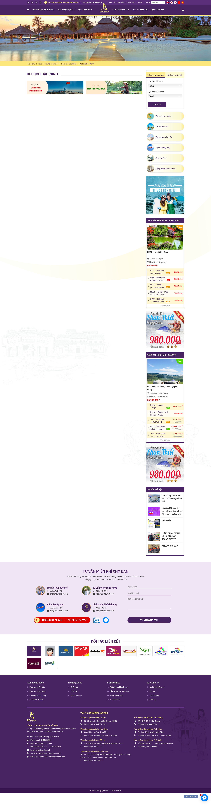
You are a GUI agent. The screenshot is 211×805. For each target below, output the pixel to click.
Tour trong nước (51, 64)
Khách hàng (131, 2)
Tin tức (139, 2)
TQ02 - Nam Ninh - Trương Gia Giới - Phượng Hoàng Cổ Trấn (158, 435)
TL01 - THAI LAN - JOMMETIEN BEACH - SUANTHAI (159, 420)
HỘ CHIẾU (166, 521)
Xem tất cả (164, 306)
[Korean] (175, 2)
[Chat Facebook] (106, 620)
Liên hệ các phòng (93, 2)
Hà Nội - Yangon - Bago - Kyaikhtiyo (159, 406)
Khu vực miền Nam (37, 691)
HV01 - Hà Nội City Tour (157, 252)
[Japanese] (171, 2)
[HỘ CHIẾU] (154, 523)
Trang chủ (31, 64)
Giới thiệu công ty (156, 687)
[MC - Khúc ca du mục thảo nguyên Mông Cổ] (165, 371)
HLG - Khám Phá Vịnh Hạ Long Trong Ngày (159, 272)
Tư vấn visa (115, 700)
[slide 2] (105, 38)
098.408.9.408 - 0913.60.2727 (68, 2)
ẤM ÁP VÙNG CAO (170, 546)
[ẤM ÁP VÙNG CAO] (154, 548)
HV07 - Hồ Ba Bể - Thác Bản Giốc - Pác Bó (159, 300)
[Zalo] (32, 2)
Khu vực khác (76, 695)
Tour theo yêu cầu (140, 10)
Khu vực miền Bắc (69, 64)
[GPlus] (40, 2)
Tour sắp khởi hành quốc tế (161, 355)
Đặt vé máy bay (157, 10)
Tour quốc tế (175, 75)
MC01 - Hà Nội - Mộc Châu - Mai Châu (159, 293)
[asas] (34, 651)
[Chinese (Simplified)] (179, 2)
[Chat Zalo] (96, 620)
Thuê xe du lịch (116, 695)
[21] (129, 651)
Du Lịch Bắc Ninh (86, 64)
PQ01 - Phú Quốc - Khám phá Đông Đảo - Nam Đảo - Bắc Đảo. (159, 279)
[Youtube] (36, 2)
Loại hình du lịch (36, 700)
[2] (50, 663)
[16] (145, 651)
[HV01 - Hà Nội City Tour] (165, 237)
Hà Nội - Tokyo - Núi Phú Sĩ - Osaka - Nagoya (159, 413)
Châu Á (74, 691)
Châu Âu (74, 687)
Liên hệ (147, 2)
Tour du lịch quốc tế (66, 10)
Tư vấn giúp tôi (148, 620)
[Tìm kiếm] (163, 2)
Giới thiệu (121, 2)
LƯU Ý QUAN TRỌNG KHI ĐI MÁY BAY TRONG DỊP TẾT (171, 536)
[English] (168, 2)
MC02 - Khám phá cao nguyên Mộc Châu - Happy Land (159, 286)
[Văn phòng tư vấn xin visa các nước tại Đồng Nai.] (154, 498)
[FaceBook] (28, 2)
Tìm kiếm (157, 104)
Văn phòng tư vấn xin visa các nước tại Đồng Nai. (172, 498)
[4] (113, 651)
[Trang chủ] (29, 9)
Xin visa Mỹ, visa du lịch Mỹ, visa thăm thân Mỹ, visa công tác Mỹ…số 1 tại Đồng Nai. (172, 511)
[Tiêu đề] (65, 651)
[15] (34, 663)
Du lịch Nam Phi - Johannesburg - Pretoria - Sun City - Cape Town (159, 428)
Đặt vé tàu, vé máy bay (119, 691)
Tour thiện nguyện (120, 10)
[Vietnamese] (182, 2)
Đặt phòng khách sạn (119, 687)
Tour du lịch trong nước (43, 10)
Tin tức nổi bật (154, 489)
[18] (161, 651)
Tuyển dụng (154, 695)
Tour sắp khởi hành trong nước (163, 220)
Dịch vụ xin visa (85, 10)
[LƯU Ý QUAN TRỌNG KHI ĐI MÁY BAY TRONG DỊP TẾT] (154, 536)
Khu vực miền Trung (37, 695)
